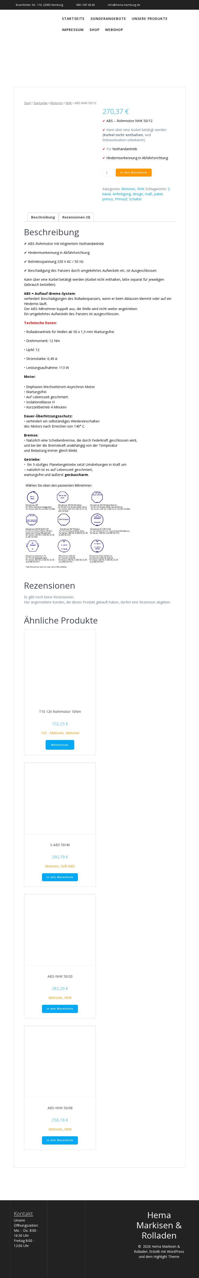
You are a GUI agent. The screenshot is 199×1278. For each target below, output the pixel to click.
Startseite (73, 18)
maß (148, 194)
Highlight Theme (166, 1256)
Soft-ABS (68, 866)
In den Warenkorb (133, 172)
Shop (95, 29)
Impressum (73, 29)
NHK (69, 103)
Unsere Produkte (150, 18)
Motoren (56, 103)
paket (158, 194)
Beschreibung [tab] (43, 217)
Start (27, 103)
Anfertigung (122, 194)
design (138, 194)
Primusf (121, 199)
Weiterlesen (60, 745)
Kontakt (23, 1213)
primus (107, 199)
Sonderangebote (108, 18)
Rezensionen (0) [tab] (76, 217)
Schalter (135, 199)
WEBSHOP (114, 29)
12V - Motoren (52, 733)
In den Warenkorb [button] (60, 877)
